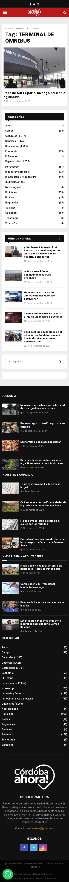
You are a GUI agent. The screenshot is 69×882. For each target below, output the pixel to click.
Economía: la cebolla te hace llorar (40, 441)
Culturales (11, 136)
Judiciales (11, 182)
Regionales (12, 202)
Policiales (11, 192)
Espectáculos (13, 161)
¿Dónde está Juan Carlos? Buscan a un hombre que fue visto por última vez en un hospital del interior (42, 252)
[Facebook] (24, 847)
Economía (11, 151)
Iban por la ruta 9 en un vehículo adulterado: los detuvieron (39, 295)
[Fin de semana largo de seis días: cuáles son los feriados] (10, 524)
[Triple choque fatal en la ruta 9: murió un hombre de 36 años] (13, 317)
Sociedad (11, 212)
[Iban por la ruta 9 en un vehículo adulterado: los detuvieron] (13, 296)
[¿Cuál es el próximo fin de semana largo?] (10, 488)
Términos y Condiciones (21, 878)
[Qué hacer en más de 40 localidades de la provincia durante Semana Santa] (10, 506)
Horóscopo (12, 166)
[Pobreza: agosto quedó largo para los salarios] (10, 427)
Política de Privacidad (46, 878)
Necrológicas (13, 187)
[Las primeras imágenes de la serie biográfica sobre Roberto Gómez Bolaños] (10, 624)
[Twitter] (34, 847)
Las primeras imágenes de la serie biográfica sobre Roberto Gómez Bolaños (40, 623)
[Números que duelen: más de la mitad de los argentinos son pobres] (10, 409)
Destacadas (12, 146)
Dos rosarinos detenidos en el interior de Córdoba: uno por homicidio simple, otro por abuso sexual (43, 336)
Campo (9, 130)
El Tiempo (11, 156)
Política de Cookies (42, 874)
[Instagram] (43, 847)
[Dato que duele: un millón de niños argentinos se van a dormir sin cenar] (10, 464)
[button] (7, 874)
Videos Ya (11, 223)
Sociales (10, 207)
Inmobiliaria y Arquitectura (20, 176)
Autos (8, 125)
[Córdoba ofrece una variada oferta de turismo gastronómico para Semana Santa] (10, 543)
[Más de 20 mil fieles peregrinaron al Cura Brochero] (13, 275)
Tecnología (11, 218)
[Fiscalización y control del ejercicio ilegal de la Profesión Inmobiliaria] (10, 569)
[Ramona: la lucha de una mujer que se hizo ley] (10, 606)
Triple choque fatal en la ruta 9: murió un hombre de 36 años (43, 315)
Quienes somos (22, 874)
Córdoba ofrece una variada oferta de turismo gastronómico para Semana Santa (42, 542)
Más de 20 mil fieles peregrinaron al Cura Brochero (37, 274)
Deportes (10, 141)
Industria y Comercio (17, 171)
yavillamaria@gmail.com (40, 828)
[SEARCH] (60, 361)
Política (9, 197)
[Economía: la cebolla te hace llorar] (10, 445)
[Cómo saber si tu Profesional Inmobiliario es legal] (10, 587)
